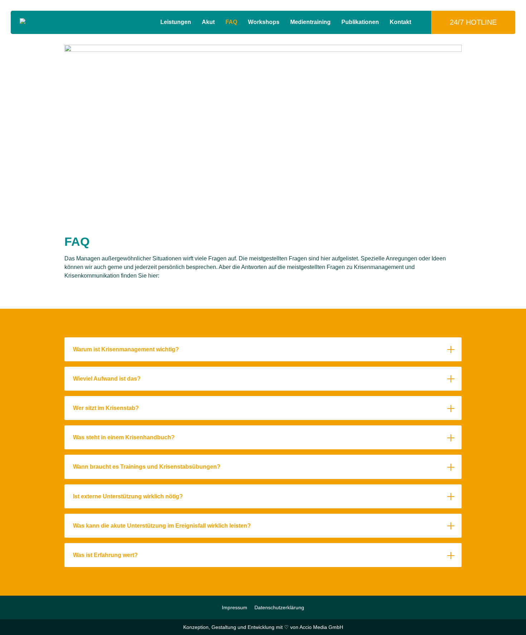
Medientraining (310, 22)
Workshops (263, 22)
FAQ (231, 22)
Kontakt (400, 22)
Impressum (234, 607)
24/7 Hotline (473, 22)
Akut (208, 22)
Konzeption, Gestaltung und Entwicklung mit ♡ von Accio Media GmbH (263, 627)
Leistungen (175, 22)
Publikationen (360, 22)
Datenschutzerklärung (279, 607)
